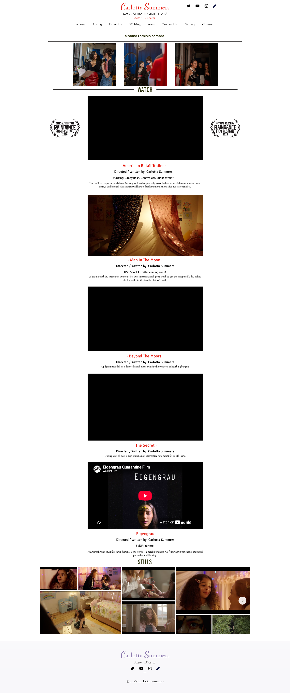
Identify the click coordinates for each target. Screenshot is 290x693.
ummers (159, 7)
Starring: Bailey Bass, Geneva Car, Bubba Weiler (143, 178)
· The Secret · (145, 445)
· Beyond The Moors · (145, 356)
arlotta (134, 7)
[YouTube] (197, 6)
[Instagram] (206, 6)
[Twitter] (188, 6)
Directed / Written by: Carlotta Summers (145, 362)
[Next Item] (242, 601)
